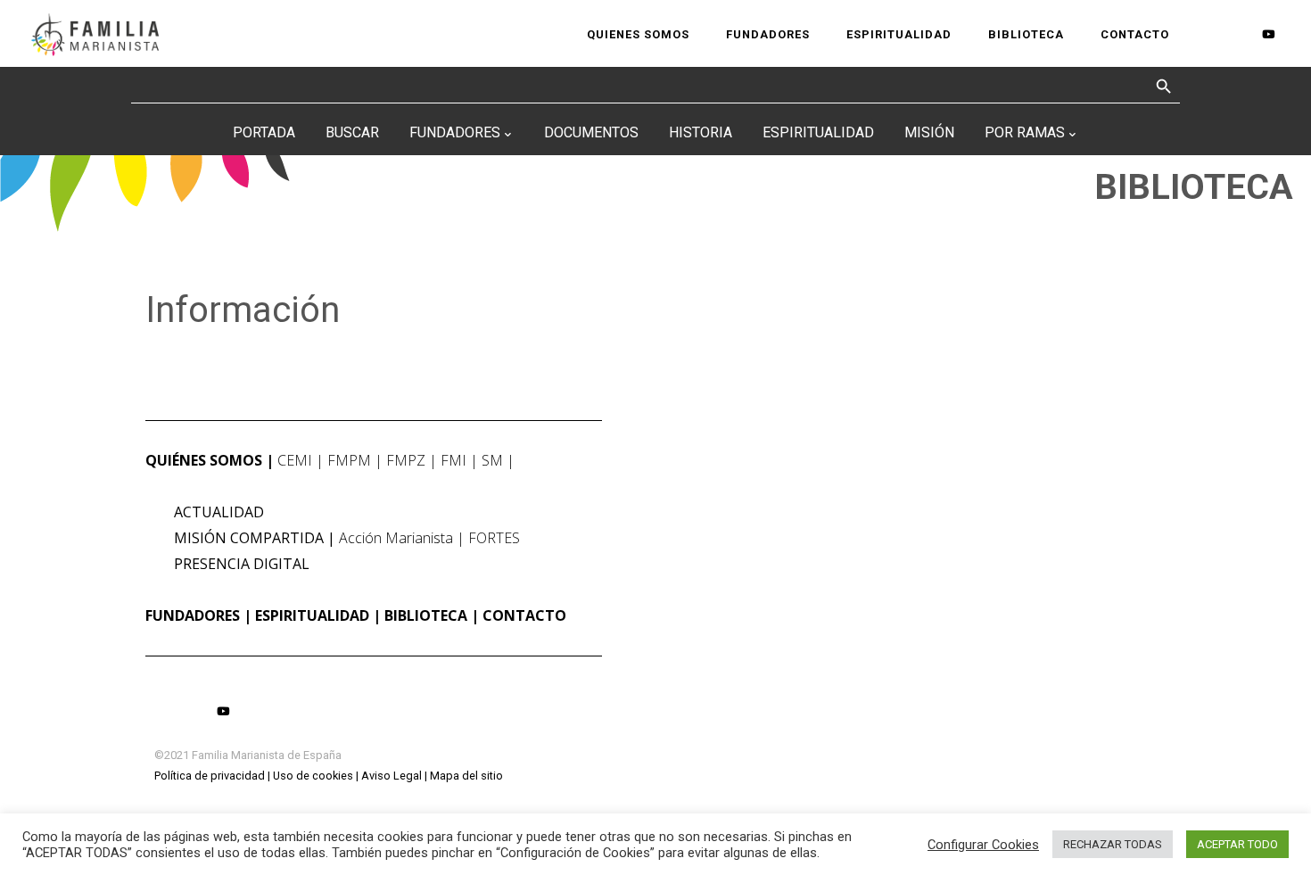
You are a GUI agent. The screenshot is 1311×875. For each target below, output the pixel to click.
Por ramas (1025, 132)
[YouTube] (1268, 34)
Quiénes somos (203, 460)
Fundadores (454, 132)
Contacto (524, 615)
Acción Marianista (396, 538)
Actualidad (219, 512)
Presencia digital (241, 564)
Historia (700, 132)
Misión (929, 132)
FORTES (494, 538)
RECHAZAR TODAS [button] (1112, 844)
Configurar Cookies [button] (983, 845)
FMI (453, 460)
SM (492, 460)
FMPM (349, 460)
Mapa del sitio (466, 775)
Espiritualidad (818, 132)
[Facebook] (1208, 34)
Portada (264, 132)
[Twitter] (1238, 34)
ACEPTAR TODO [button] (1237, 844)
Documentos (591, 132)
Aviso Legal (391, 775)
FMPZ (405, 460)
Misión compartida (249, 538)
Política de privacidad (209, 775)
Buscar (352, 132)
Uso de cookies (313, 775)
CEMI (294, 460)
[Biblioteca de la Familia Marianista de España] (95, 33)
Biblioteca (425, 615)
